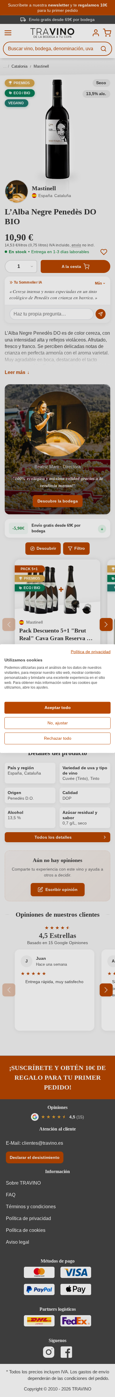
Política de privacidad (91, 652)
